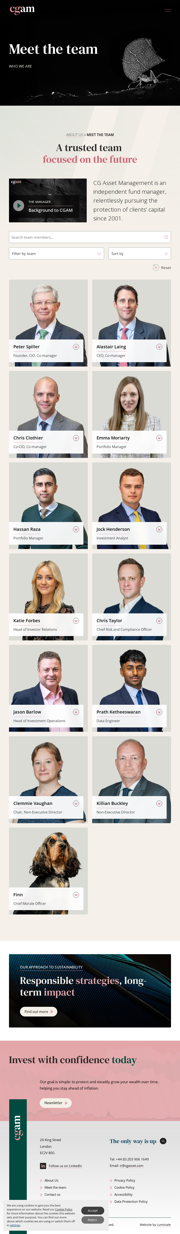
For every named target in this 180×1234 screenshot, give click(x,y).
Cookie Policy (124, 1187)
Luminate (164, 1225)
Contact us (52, 1194)
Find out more (36, 1011)
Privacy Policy (124, 1180)
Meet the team (55, 1187)
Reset (166, 267)
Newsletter (53, 1102)
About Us (74, 134)
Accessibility (123, 1194)
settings (15, 1225)
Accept (93, 1210)
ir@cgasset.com (131, 1165)
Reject (92, 1220)
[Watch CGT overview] (18, 205)
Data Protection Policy (131, 1201)
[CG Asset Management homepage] (22, 10)
